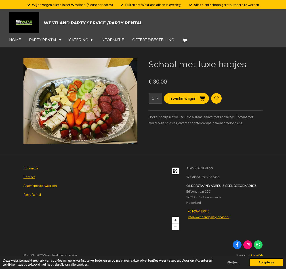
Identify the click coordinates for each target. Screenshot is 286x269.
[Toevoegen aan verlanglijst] (216, 98)
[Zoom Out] (175, 226)
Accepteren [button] (266, 262)
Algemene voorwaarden (40, 185)
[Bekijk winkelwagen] (184, 40)
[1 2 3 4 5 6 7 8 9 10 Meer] (155, 98)
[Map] (143, 198)
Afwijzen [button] (232, 262)
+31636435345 (198, 211)
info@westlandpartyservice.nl (208, 217)
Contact (29, 177)
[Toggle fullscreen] (175, 171)
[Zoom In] (175, 220)
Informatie (30, 168)
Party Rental (32, 194)
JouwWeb (257, 255)
